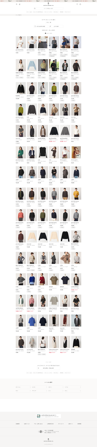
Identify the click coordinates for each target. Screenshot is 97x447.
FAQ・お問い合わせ (38, 423)
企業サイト (70, 423)
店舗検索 (17, 423)
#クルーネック (67, 372)
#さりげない (56, 372)
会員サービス (27, 423)
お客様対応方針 (50, 423)
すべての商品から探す (48, 8)
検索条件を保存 (45, 30)
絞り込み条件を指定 (41, 26)
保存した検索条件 (52, 30)
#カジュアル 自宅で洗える (38, 372)
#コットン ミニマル (48, 372)
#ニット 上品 (29, 372)
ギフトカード (61, 423)
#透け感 (61, 372)
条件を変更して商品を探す (48, 368)
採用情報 (79, 423)
